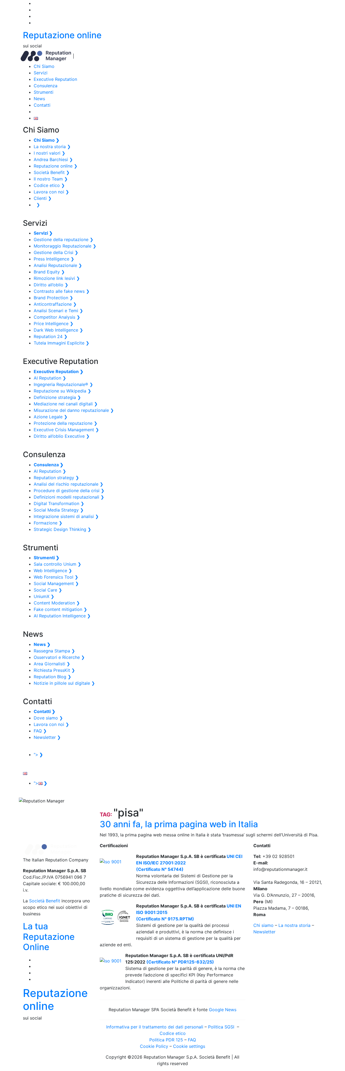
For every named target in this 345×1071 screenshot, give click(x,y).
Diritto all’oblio (51, 284)
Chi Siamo (44, 66)
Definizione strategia (57, 397)
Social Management (56, 583)
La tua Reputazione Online (49, 936)
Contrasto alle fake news (61, 291)
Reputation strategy (56, 477)
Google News (222, 1009)
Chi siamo (263, 925)
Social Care (48, 590)
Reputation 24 (50, 336)
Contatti (42, 105)
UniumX (44, 596)
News (39, 98)
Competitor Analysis (57, 317)
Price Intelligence (53, 323)
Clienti (42, 198)
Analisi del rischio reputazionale (68, 484)
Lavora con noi (51, 191)
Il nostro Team (51, 179)
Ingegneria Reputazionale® (63, 384)
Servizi (40, 72)
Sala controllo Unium (57, 564)
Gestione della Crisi (56, 252)
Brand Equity (49, 271)
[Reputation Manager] (46, 55)
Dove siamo (48, 718)
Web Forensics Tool (56, 577)
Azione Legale (50, 416)
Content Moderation (57, 603)
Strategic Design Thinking (62, 529)
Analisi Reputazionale (58, 265)
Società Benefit (52, 172)
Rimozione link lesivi (57, 278)
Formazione (48, 523)
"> (38, 754)
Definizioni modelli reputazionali (69, 497)
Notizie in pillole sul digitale (64, 683)
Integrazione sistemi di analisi (66, 516)
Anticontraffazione (55, 304)
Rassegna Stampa (54, 650)
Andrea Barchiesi (53, 159)
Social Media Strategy (59, 510)
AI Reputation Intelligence (62, 615)
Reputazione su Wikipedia (62, 391)
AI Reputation (50, 378)
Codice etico (49, 185)
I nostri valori (49, 153)
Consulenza (45, 85)
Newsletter (47, 737)
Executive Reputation (55, 79)
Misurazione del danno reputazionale (74, 410)
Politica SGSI (222, 1027)
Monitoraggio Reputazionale (65, 246)
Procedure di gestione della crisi (69, 490)
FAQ (40, 730)
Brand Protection (53, 297)
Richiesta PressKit (54, 670)
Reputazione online (62, 35)
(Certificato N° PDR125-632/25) (179, 962)
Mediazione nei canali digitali (66, 403)
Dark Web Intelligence (58, 330)
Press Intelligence (54, 259)
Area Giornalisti (52, 663)
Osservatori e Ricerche (59, 657)
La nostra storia (52, 146)
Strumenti (43, 92)
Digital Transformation (59, 503)
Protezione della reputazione (65, 423)
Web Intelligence (53, 570)
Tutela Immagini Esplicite (61, 343)
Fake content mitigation (60, 609)
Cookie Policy (154, 1046)
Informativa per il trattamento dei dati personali (154, 1027)
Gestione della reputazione (63, 239)
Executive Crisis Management (66, 429)
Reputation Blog (52, 676)
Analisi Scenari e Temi (58, 310)
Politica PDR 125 (166, 1039)
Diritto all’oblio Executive (61, 436)
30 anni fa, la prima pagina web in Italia (179, 824)
